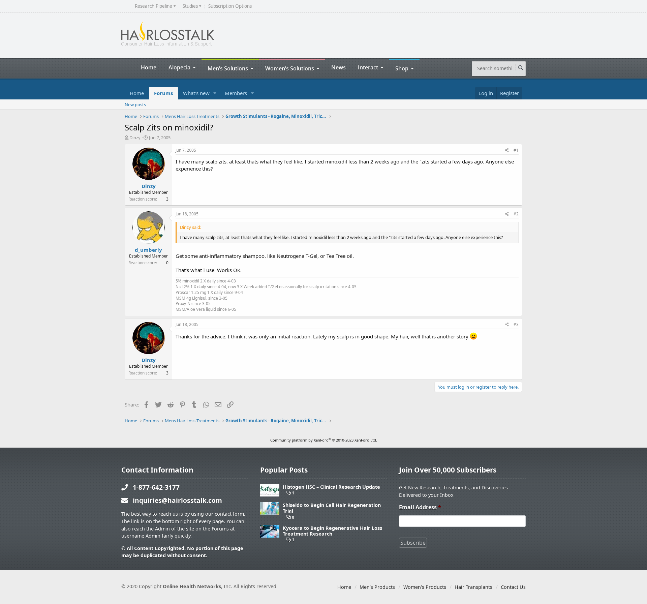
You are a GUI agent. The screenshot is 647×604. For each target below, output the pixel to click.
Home (148, 67)
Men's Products (377, 587)
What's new (196, 93)
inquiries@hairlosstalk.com (177, 500)
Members (236, 93)
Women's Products (424, 587)
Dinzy (135, 137)
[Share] (507, 150)
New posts (135, 104)
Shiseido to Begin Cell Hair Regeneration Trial (332, 508)
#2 (516, 214)
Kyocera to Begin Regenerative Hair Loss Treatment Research (332, 531)
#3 (516, 324)
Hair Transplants (473, 587)
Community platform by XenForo (323, 440)
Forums (163, 93)
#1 (516, 150)
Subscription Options (230, 6)
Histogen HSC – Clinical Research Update (331, 487)
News (338, 67)
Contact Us (513, 587)
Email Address (420, 507)
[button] (215, 93)
